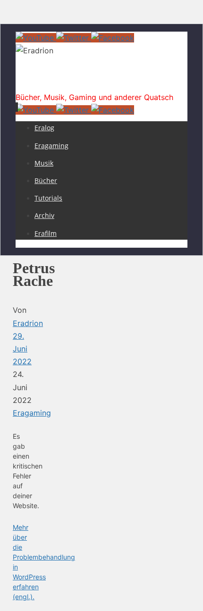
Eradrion (40, 82)
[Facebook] (112, 37)
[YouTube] (36, 37)
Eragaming (32, 413)
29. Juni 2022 (22, 348)
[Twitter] (73, 37)
